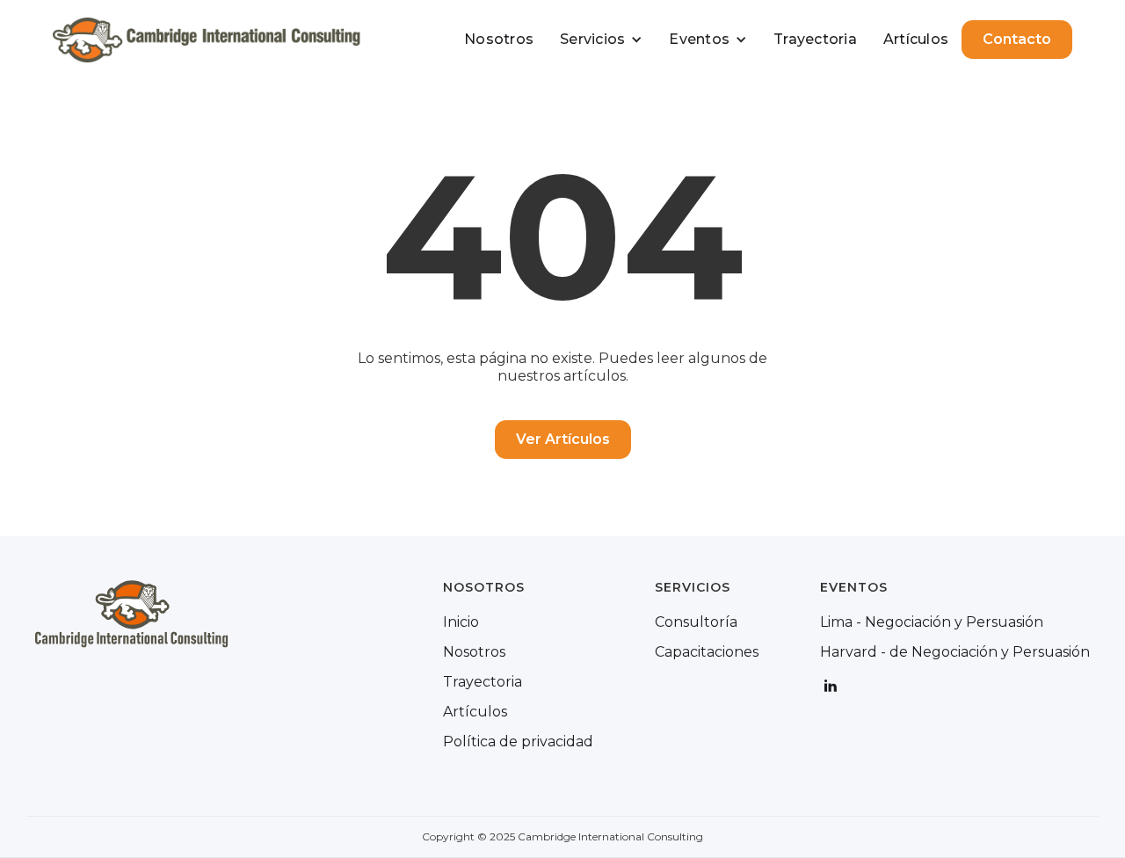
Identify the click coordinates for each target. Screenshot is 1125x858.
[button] (601, 39)
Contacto (1017, 39)
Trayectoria (815, 39)
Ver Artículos (563, 439)
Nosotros (498, 39)
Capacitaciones (706, 652)
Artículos (915, 39)
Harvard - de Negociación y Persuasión (955, 652)
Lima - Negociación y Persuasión (931, 622)
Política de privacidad (518, 742)
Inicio (461, 622)
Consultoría (696, 622)
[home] (206, 40)
